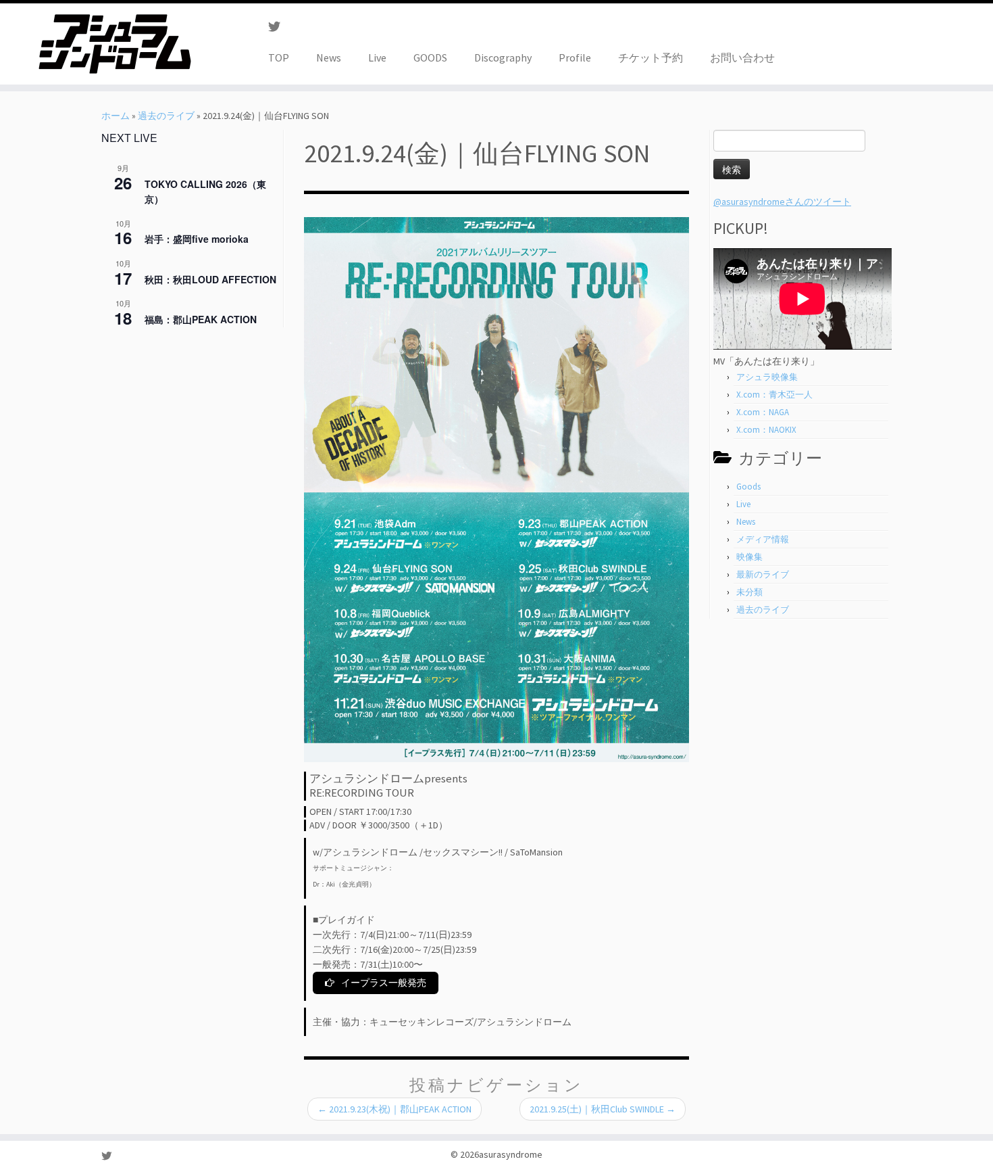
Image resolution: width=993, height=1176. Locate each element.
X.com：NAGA (762, 412)
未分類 (749, 592)
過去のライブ (166, 116)
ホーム (115, 116)
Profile (575, 57)
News (328, 57)
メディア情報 (762, 539)
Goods (748, 486)
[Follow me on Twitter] (278, 26)
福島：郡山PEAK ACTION (201, 319)
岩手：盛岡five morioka (197, 238)
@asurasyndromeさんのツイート (782, 201)
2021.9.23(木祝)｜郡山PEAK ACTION (394, 1109)
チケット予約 (650, 57)
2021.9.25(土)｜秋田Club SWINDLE (603, 1109)
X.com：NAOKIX (766, 430)
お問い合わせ (742, 57)
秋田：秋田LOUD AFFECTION (210, 279)
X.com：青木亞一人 (774, 394)
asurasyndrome (510, 1154)
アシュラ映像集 (767, 377)
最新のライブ (762, 574)
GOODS (430, 57)
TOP (278, 57)
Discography (503, 57)
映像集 (749, 557)
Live (377, 57)
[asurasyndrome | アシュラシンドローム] (114, 44)
